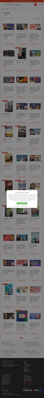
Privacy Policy (28, 200)
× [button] (36, 191)
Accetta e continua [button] (22, 203)
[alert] (22, 199)
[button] (22, 206)
